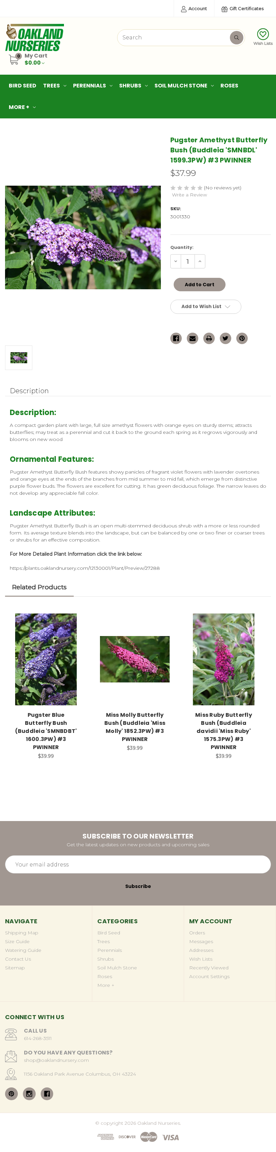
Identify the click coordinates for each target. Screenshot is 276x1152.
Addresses (201, 950)
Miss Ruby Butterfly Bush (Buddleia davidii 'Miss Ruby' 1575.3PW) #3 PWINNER (223, 731)
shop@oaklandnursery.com (56, 1060)
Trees (51, 85)
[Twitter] (225, 338)
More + (19, 107)
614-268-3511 (38, 1038)
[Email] (192, 338)
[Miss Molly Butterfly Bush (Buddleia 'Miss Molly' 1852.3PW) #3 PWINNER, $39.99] (135, 659)
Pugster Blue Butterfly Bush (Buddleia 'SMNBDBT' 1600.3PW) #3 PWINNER (46, 731)
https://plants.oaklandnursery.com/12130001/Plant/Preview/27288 (85, 568)
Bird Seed (22, 85)
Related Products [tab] (39, 587)
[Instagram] (29, 1093)
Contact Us (18, 959)
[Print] (209, 338)
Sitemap (15, 968)
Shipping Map (21, 933)
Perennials (89, 85)
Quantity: (182, 247)
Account (197, 8)
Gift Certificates (246, 8)
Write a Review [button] (189, 195)
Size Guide (17, 941)
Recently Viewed (209, 968)
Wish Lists (263, 43)
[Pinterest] (242, 338)
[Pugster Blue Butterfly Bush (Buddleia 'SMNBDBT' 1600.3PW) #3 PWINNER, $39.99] (46, 659)
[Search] (236, 37)
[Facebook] (176, 338)
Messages (201, 941)
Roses (229, 85)
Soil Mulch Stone (180, 85)
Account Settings (209, 976)
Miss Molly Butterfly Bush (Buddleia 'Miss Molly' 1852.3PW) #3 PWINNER (134, 727)
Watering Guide (23, 950)
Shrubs (130, 85)
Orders (197, 933)
